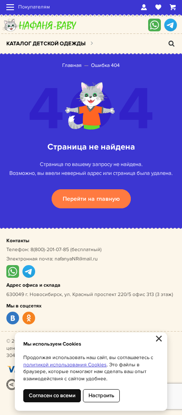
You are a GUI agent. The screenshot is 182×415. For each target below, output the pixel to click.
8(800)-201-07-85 (49, 249)
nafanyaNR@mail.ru (76, 259)
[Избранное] (158, 7)
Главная (72, 65)
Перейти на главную (91, 198)
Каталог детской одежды (45, 43)
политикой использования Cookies (65, 365)
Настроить (101, 395)
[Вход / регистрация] (144, 7)
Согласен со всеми (52, 395)
